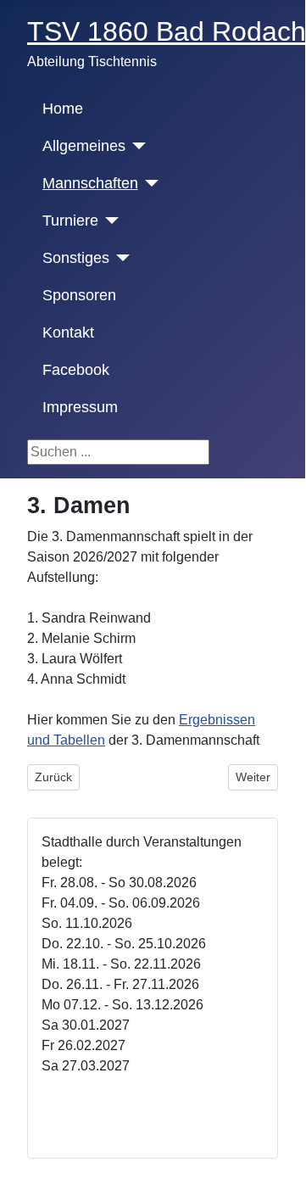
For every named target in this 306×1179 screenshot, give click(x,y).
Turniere (70, 220)
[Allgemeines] (136, 145)
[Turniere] (109, 220)
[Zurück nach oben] (284, 1154)
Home (62, 108)
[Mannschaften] (148, 183)
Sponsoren (79, 295)
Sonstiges (75, 257)
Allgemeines (83, 145)
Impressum (80, 407)
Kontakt (68, 332)
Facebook (75, 369)
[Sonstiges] (120, 257)
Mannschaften (90, 183)
